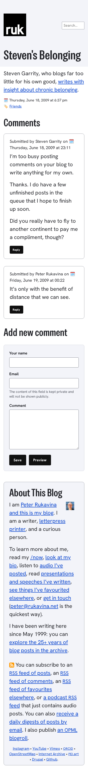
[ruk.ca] (44, 25)
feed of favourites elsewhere (40, 689)
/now (36, 557)
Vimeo (55, 748)
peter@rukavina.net (34, 605)
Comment (17, 405)
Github (51, 759)
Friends (15, 106)
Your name (18, 353)
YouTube (39, 748)
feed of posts (29, 672)
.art (73, 754)
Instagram (21, 748)
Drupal (37, 759)
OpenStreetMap (22, 754)
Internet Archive (52, 754)
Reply (16, 250)
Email (14, 373)
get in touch (57, 597)
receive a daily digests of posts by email (43, 721)
